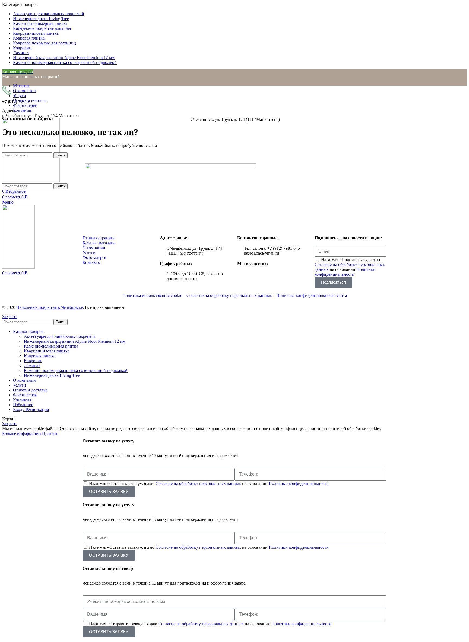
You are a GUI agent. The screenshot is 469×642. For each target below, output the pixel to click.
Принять (50, 433)
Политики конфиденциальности (345, 272)
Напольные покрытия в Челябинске (49, 307)
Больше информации (21, 433)
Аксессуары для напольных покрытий (59, 336)
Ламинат (32, 365)
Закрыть (9, 316)
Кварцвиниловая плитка (46, 351)
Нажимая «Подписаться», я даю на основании (350, 267)
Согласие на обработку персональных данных (199, 483)
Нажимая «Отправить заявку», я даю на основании (210, 623)
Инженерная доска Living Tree (52, 375)
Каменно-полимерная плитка (51, 346)
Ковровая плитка (39, 356)
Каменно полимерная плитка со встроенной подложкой (76, 370)
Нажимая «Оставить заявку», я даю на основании (209, 483)
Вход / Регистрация (31, 409)
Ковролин (33, 360)
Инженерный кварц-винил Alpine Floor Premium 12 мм (74, 341)
